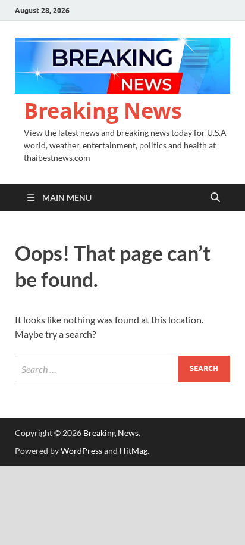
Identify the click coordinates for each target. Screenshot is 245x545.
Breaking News (103, 110)
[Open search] (215, 197)
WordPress (81, 451)
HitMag (133, 451)
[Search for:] (122, 369)
